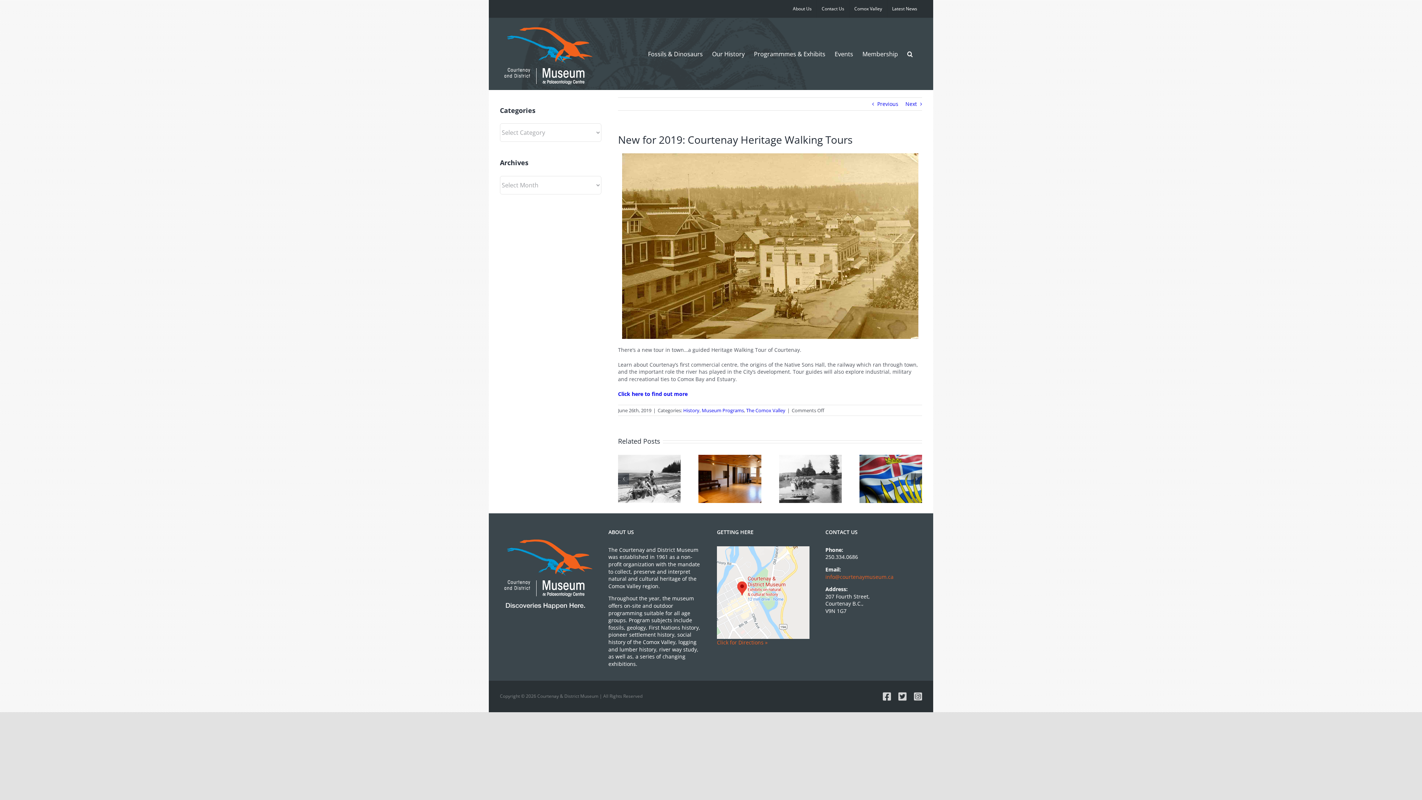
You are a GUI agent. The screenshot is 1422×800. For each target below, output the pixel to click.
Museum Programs (723, 410)
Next (911, 103)
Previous (887, 103)
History (691, 410)
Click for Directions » (742, 642)
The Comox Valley (765, 410)
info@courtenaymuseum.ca (859, 576)
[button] (910, 54)
